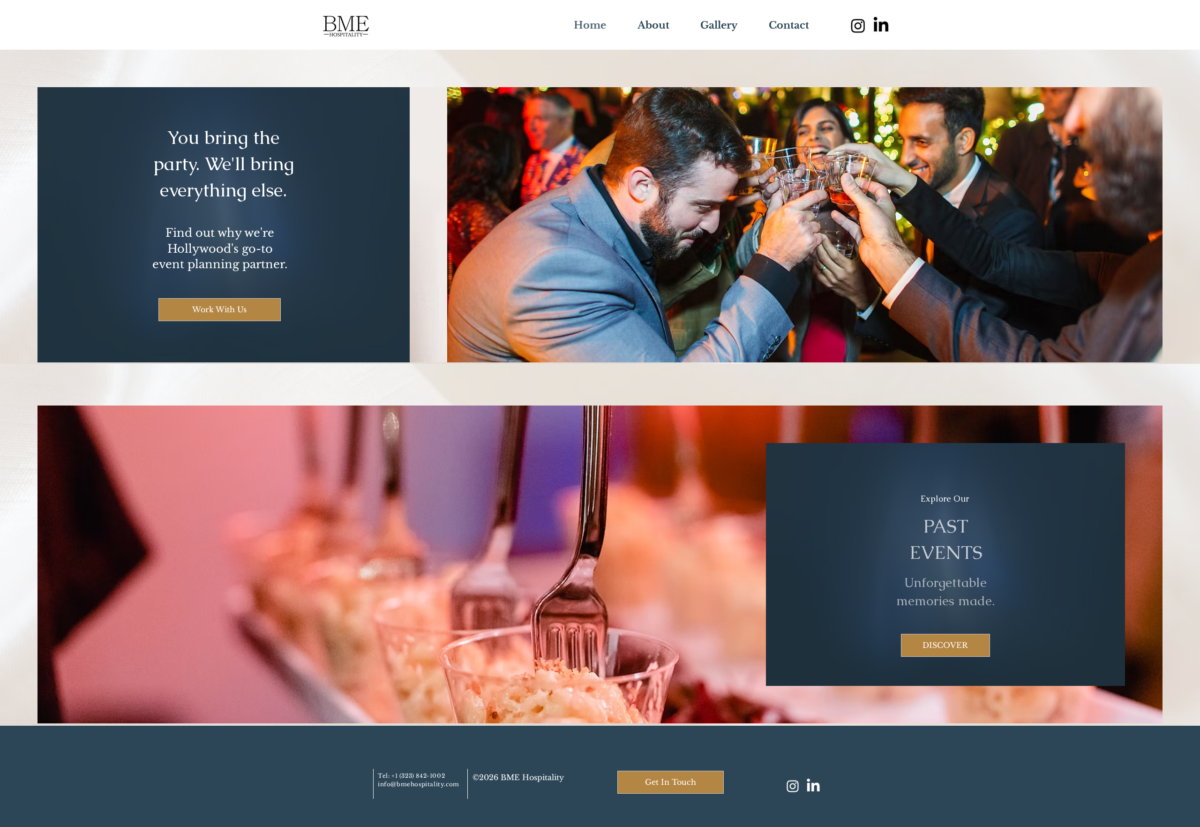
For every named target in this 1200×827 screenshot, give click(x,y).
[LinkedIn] (813, 786)
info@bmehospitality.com (418, 784)
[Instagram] (858, 25)
